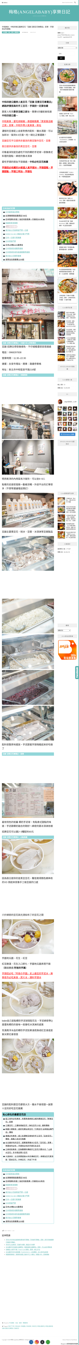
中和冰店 (17, 1326)
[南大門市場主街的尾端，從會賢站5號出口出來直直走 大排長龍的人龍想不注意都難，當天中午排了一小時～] (75, 419)
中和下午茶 (11, 1326)
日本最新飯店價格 (12, 212)
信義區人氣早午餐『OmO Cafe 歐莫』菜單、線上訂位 (23, 1249)
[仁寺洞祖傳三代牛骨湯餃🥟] (75, 424)
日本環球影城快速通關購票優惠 (17, 252)
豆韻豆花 (16, 1328)
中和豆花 (34, 1326)
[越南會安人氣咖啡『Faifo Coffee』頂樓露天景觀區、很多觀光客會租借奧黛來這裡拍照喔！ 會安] (65, 419)
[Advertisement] (28, 49)
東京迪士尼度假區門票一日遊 (16, 230)
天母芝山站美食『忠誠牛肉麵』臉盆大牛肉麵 (20, 1244)
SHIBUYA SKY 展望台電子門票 (17, 234)
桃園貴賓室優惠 (11, 223)
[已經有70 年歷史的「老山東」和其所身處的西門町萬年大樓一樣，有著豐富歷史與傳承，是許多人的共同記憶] (70, 408)
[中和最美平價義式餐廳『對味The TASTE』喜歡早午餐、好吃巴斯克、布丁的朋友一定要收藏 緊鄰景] (75, 414)
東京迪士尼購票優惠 (13, 256)
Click (77, 672)
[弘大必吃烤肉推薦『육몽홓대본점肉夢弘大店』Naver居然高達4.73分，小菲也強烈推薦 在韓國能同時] (70, 419)
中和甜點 (23, 1326)
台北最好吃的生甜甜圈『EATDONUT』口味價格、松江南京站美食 (27, 1252)
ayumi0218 (25, 32)
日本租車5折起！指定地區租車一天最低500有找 (25, 219)
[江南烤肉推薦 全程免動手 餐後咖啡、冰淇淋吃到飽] (60, 429)
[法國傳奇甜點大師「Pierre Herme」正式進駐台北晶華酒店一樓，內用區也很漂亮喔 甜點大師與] (60, 424)
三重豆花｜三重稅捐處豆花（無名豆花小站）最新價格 (27, 1125)
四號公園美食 (49, 1326)
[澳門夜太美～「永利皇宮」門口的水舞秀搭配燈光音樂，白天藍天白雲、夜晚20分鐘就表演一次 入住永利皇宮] (60, 414)
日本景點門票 (10, 241)
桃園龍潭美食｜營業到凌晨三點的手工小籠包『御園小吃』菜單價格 (27, 1254)
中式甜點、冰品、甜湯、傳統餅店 (11, 32)
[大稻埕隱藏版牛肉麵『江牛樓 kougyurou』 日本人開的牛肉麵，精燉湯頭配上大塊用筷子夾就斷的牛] (70, 429)
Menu (6, 2)
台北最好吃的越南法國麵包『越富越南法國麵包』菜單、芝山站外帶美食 (29, 1247)
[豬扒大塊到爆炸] (60, 408)
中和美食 (28, 1326)
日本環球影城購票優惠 (14, 249)
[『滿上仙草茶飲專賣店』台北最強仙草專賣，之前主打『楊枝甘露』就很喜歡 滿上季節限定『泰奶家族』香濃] (70, 414)
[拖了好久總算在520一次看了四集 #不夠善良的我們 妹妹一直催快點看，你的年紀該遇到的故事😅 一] (65, 408)
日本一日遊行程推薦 (13, 238)
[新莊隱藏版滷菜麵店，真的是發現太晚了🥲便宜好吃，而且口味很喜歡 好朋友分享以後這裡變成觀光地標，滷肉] (60, 419)
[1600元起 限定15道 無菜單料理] (65, 429)
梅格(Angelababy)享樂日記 (39, 12)
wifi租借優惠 (11, 227)
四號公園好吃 (41, 1326)
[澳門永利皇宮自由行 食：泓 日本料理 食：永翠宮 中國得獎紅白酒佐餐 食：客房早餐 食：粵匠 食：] (75, 408)
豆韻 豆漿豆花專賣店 (7, 1328)
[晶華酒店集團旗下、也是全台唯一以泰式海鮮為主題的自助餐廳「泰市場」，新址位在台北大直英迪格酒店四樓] (65, 424)
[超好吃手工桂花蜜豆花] (70, 424)
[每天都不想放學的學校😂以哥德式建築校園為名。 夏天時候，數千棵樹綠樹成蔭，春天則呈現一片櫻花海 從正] (75, 429)
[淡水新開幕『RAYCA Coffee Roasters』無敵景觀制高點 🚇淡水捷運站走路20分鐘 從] (65, 414)
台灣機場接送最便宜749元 (16, 216)
